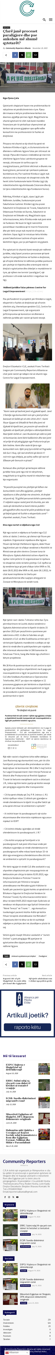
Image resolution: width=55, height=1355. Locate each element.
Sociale (7, 28)
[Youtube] (17, 1197)
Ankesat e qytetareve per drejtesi (23, 956)
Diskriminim (25, 1234)
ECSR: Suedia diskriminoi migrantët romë (21, 1099)
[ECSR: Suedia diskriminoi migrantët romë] (44, 1102)
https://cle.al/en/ (34, 291)
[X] (22, 55)
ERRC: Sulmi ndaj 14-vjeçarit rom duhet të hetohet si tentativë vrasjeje (18, 1084)
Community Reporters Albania (18, 48)
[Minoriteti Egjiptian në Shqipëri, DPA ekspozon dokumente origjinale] (44, 1118)
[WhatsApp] (29, 55)
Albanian (14, 1352)
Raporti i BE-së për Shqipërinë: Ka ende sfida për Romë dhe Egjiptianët (14, 981)
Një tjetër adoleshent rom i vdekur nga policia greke (40, 980)
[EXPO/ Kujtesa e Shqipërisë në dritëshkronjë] (44, 1069)
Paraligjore (43, 956)
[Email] (35, 55)
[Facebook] (15, 55)
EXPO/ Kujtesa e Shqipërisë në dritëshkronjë (15, 1067)
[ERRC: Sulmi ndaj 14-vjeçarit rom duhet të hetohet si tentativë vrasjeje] (44, 1085)
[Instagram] (9, 1197)
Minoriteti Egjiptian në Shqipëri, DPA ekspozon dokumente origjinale (20, 1117)
